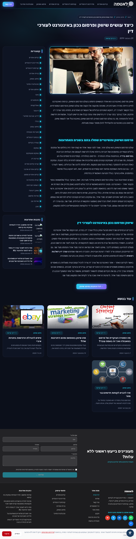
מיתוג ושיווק (41, 4)
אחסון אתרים (34, 89)
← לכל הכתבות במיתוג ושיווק (91, 286)
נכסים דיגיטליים (33, 137)
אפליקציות (35, 105)
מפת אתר (95, 510)
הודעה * (74, 454)
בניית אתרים (54, 4)
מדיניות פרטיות (93, 517)
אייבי (37, 95)
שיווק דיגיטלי (34, 190)
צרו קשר (8, 4)
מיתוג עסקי (34, 127)
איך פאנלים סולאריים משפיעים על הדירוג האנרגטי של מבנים (19, 514)
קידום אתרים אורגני (31, 169)
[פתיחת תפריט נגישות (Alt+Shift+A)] (130, 533)
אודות (97, 498)
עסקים (36, 148)
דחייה (17, 533)
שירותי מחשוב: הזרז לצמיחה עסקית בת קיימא (17, 496)
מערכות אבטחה (32, 132)
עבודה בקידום (33, 143)
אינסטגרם (35, 100)
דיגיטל (36, 111)
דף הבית (96, 495)
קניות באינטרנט (33, 180)
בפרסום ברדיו (126, 156)
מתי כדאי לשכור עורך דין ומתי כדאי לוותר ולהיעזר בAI (18, 508)
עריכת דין (35, 158)
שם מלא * (73, 435)
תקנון (97, 513)
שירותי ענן (35, 201)
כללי (37, 121)
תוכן (37, 206)
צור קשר (96, 502)
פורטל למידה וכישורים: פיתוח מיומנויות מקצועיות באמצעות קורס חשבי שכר (17, 502)
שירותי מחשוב (33, 196)
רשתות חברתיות (33, 185)
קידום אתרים (102, 4)
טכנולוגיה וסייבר (26, 4)
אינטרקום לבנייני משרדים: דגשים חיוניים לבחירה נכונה (19, 521)
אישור (6, 533)
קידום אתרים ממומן (31, 174)
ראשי (129, 17)
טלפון (75, 445)
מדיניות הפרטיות (48, 532)
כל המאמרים (94, 506)
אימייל (37, 445)
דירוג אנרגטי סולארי (31, 116)
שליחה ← (40, 475)
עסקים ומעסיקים (32, 153)
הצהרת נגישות (94, 521)
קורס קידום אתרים (32, 164)
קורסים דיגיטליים (69, 4)
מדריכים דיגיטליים (86, 4)
